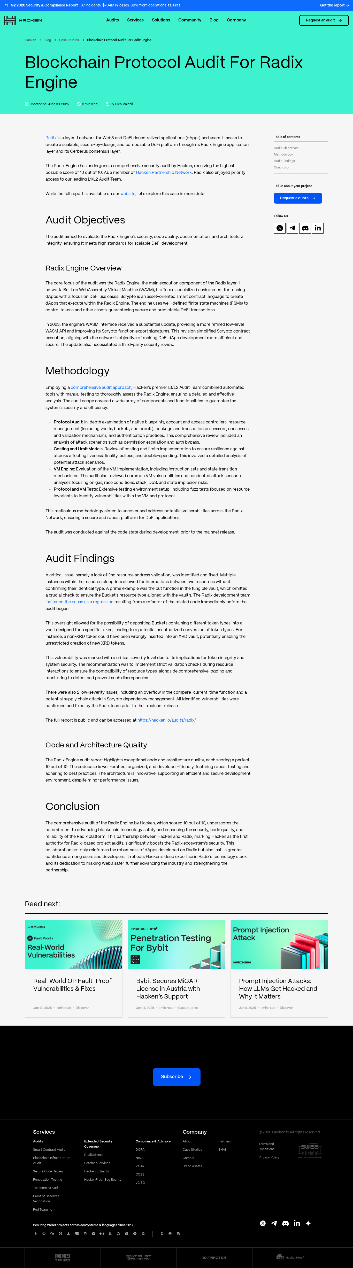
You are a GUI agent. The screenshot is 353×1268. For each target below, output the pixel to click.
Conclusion (282, 167)
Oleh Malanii (124, 104)
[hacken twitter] (279, 228)
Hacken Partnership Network (164, 173)
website (127, 194)
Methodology (283, 154)
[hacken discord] (305, 228)
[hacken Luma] (308, 1223)
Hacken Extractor (97, 1171)
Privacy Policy (269, 1157)
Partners (224, 1141)
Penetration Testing (47, 1179)
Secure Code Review (48, 1171)
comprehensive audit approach (101, 388)
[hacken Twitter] (263, 1223)
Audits (112, 20)
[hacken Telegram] (274, 1223)
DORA (140, 1149)
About (187, 1141)
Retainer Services (97, 1163)
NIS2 (139, 1158)
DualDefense (93, 1155)
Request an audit (320, 20)
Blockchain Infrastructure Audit (51, 1161)
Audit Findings (284, 161)
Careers (188, 1158)
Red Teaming (42, 1209)
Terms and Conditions (266, 1147)
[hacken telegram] (292, 228)
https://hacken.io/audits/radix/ (166, 720)
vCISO (140, 1182)
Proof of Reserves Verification (46, 1199)
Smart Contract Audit (49, 1149)
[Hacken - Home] (28, 20)
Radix (50, 138)
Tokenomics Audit (46, 1188)
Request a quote (294, 198)
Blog (47, 40)
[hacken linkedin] (318, 228)
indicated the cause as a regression (79, 602)
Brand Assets (192, 1166)
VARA (140, 1166)
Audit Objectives (286, 148)
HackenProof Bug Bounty (102, 1179)
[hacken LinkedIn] (297, 1223)
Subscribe (172, 1077)
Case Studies (69, 40)
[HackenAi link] (63, 1258)
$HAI (222, 1149)
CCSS (140, 1174)
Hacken (30, 40)
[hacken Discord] (285, 1223)
